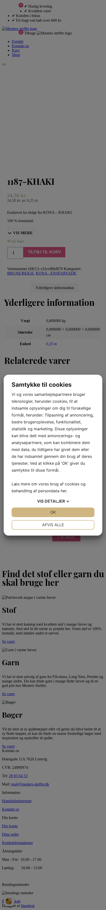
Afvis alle (53, 524)
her (63, 490)
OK (53, 512)
